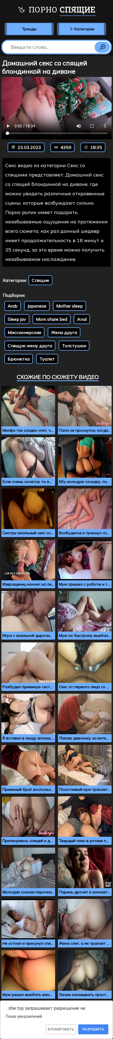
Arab (13, 306)
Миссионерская (24, 332)
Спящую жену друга (30, 345)
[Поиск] (102, 47)
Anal (82, 319)
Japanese (36, 306)
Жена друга (64, 332)
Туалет (47, 359)
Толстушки (74, 345)
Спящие (40, 280)
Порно (61, 9)
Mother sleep (69, 306)
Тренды (29, 28)
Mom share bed (51, 319)
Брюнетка (19, 359)
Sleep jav (17, 319)
